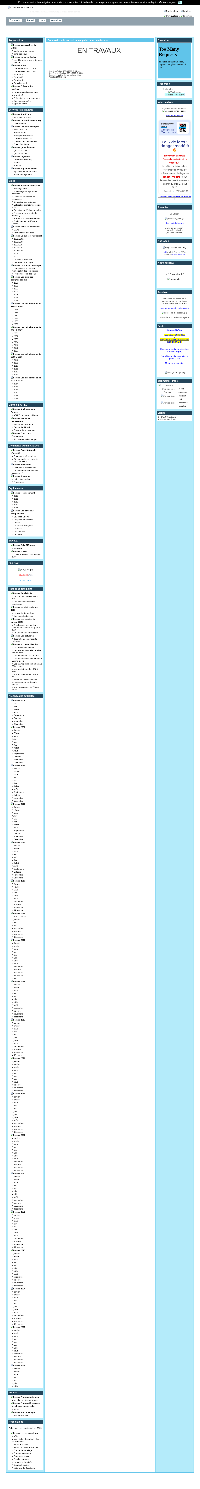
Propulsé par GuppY (82, 1482)
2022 (16, 289)
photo (16, 1409)
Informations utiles (22, 117)
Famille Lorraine (21, 1459)
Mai (16, 703)
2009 (16, 363)
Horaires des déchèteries (25, 141)
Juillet (16, 709)
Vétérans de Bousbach (24, 1468)
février (17, 946)
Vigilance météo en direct (25, 171)
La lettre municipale (23, 259)
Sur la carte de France (24, 51)
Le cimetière (19, 531)
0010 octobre (20, 916)
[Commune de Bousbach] (20, 7)
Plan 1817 (18, 74)
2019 (16, 398)
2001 (16, 333)
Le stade (18, 534)
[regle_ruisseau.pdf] (174, 279)
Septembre (19, 715)
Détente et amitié (21, 1456)
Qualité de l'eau (21, 153)
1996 (16, 312)
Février (17, 733)
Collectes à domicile (23, 138)
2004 (16, 342)
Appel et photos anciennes (25, 1400)
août (16, 898)
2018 (16, 395)
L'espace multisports (23, 519)
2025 (16, 297)
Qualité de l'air (20, 150)
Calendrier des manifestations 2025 (25, 1428)
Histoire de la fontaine (24, 647)
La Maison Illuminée (23, 1462)
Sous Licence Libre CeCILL (115, 1482)
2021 (16, 286)
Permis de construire (23, 424)
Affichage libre (20, 188)
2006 (16, 253)
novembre (19, 907)
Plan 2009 (18, 77)
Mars (16, 736)
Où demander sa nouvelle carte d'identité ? (25, 460)
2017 (16, 392)
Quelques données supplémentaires (21, 102)
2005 (16, 345)
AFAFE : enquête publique (25, 415)
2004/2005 (19, 250)
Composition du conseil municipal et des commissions (26, 269)
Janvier (17, 730)
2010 (16, 366)
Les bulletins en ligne (23, 262)
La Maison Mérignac (23, 525)
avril (16, 922)
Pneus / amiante (21, 144)
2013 (16, 374)
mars (16, 949)
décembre (19, 910)
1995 (16, 309)
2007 (16, 256)
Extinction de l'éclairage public (27, 210)
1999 (16, 321)
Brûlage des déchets (23, 135)
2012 (16, 372)
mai (16, 925)
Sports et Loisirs (21, 1465)
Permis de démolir (22, 427)
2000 (16, 324)
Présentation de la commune (27, 98)
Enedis (17, 162)
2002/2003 (19, 242)
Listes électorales (22, 479)
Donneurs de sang (22, 1453)
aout (16, 1043)
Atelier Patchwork (21, 1444)
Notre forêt (19, 95)
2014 (16, 384)
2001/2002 (19, 239)
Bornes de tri (19, 132)
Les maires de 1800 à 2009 (26, 655)
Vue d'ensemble (21, 1415)
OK (179, 2)
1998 (16, 318)
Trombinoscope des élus (25, 274)
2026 (16, 300)
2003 (16, 339)
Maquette (18, 548)
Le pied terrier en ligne (24, 613)
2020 (16, 283)
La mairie (18, 528)
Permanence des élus (24, 233)
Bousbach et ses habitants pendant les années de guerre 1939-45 (26, 627)
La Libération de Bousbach (26, 633)
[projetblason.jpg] (174, 218)
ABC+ (16, 1436)
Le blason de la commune (26, 92)
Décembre (19, 724)
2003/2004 (19, 245)
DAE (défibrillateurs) (23, 159)
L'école (17, 522)
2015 (16, 386)
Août (15, 712)
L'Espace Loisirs (21, 517)
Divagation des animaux (25, 202)
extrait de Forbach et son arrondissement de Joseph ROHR (24, 681)
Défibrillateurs (20, 123)
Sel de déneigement (23, 174)
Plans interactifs (21, 83)
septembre (19, 901)
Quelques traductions (23, 616)
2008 (16, 360)
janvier (17, 919)
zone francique (20, 54)
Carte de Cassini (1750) (25, 68)
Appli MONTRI (20, 129)
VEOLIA (17, 165)
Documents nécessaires (25, 456)
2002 (16, 336)
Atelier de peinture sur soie (25, 1447)
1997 (16, 315)
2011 (16, 369)
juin (15, 892)
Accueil (24, 12)
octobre (17, 904)
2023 (16, 291)
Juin (16, 706)
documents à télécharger (25, 439)
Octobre (18, 718)
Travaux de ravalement (24, 430)
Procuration (19, 482)
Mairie (16, 230)
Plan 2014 (18, 80)
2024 (16, 294)
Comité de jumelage (23, 1450)
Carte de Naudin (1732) (25, 71)
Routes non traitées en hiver (27, 218)
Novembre (19, 721)
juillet (16, 895)
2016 (16, 389)
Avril (15, 739)
